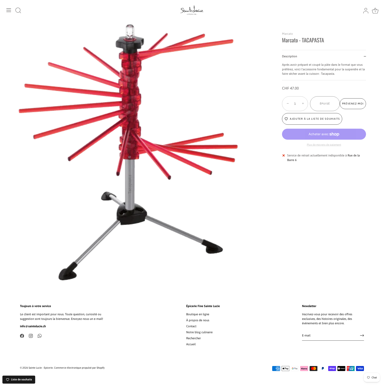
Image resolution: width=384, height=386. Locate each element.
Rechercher (193, 338)
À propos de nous (197, 320)
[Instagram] (31, 335)
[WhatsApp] (40, 335)
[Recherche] (18, 10)
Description (289, 56)
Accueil (191, 344)
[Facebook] (22, 335)
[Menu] (8, 10)
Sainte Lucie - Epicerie (41, 367)
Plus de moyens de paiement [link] (324, 144)
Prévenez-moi (353, 103)
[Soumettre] (362, 335)
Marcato (287, 33)
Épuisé (325, 103)
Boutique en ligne (197, 314)
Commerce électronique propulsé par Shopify (79, 367)
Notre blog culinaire (199, 332)
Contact (191, 326)
